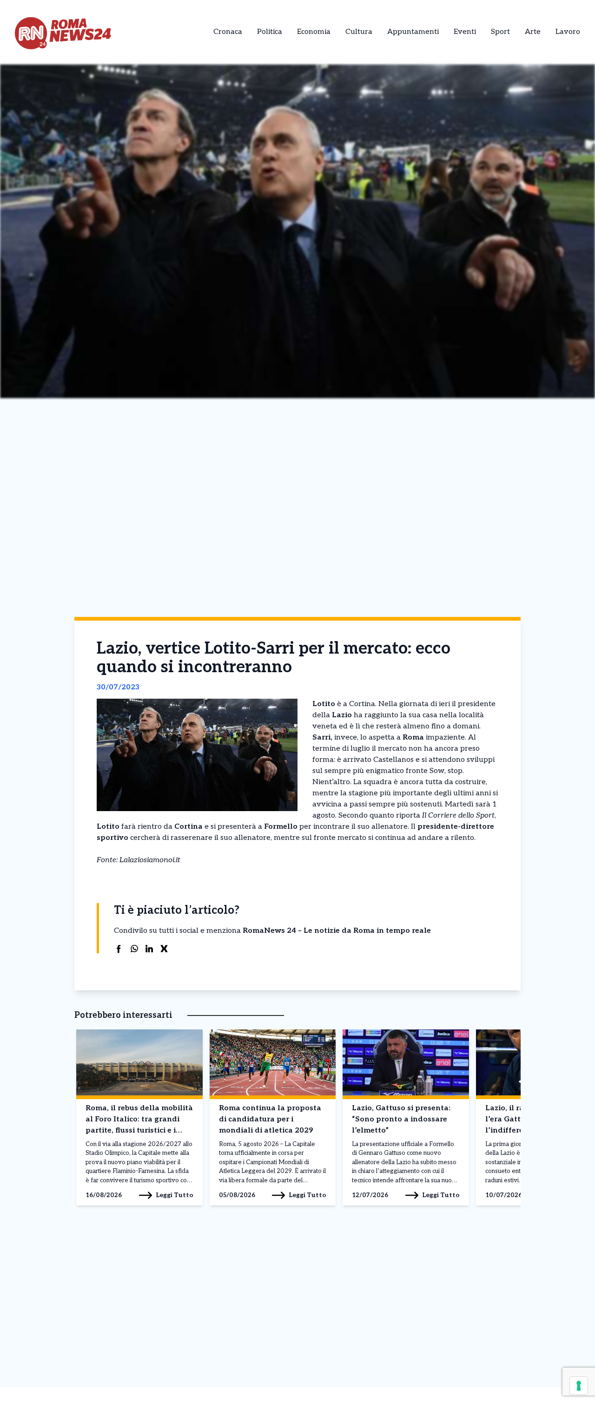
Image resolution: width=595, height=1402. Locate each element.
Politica (269, 31)
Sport (500, 31)
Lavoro (567, 31)
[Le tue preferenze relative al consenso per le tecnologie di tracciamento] (579, 1386)
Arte (533, 31)
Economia (314, 31)
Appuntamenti (413, 31)
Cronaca (227, 31)
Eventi (465, 31)
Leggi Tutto (174, 1195)
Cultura (358, 31)
